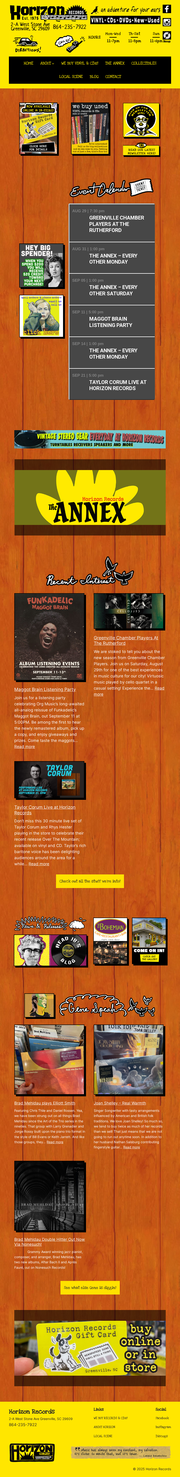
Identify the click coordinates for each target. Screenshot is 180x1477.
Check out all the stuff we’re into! (90, 881)
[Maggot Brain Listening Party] (50, 636)
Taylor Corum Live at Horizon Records (44, 810)
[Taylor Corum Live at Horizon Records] (50, 779)
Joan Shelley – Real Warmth (120, 1103)
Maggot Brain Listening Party (45, 689)
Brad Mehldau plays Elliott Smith (44, 1103)
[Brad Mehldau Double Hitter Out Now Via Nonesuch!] (50, 1196)
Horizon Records (32, 1411)
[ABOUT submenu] (53, 63)
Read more (24, 746)
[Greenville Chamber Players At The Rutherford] (130, 611)
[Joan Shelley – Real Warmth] (130, 1059)
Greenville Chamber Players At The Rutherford (126, 640)
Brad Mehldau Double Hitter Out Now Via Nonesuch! (49, 1242)
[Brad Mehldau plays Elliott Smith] (50, 1059)
